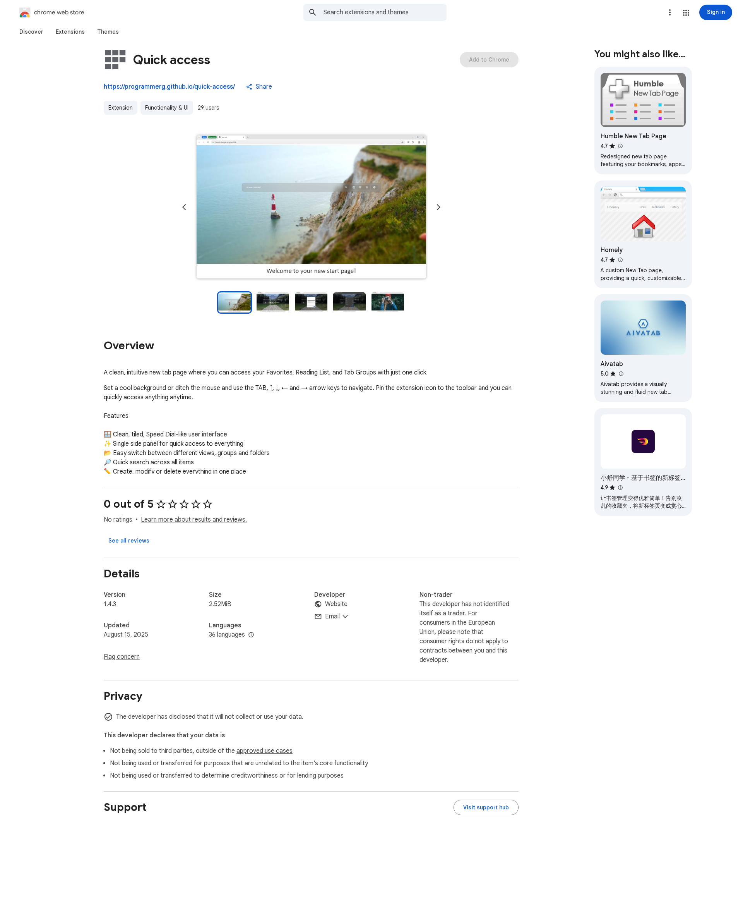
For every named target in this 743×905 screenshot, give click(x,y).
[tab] (31, 32)
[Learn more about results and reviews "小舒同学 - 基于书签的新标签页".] (620, 487)
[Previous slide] (184, 207)
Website (336, 604)
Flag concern (122, 657)
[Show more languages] (251, 635)
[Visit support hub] (486, 807)
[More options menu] (670, 12)
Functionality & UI (166, 107)
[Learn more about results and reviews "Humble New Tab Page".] (620, 146)
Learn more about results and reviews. (194, 520)
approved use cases (264, 751)
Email (332, 616)
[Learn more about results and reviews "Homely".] (620, 260)
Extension (120, 107)
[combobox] (385, 12)
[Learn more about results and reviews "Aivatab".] (620, 373)
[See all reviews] (129, 540)
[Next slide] (438, 207)
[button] (686, 13)
